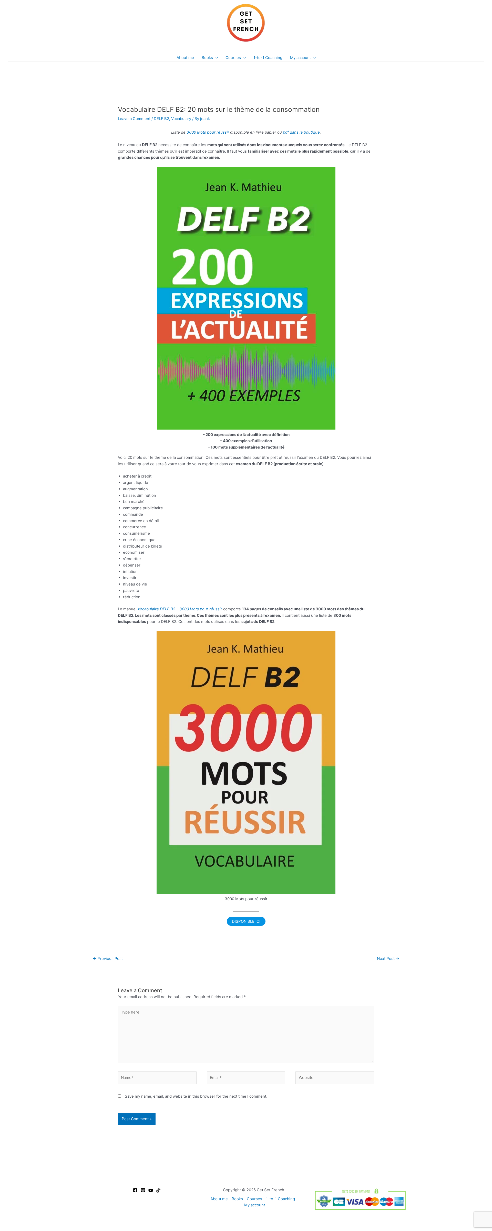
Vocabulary (181, 118)
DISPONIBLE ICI (246, 921)
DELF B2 (161, 118)
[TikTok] (158, 1190)
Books (237, 1198)
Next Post (388, 958)
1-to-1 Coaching (280, 1198)
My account (254, 1205)
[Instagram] (143, 1190)
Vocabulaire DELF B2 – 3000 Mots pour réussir (180, 609)
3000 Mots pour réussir (208, 132)
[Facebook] (135, 1190)
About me (219, 1198)
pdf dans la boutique (301, 132)
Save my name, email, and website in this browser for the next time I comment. (196, 1096)
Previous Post (108, 958)
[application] (215, 58)
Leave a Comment (134, 118)
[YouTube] (150, 1190)
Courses (254, 1198)
